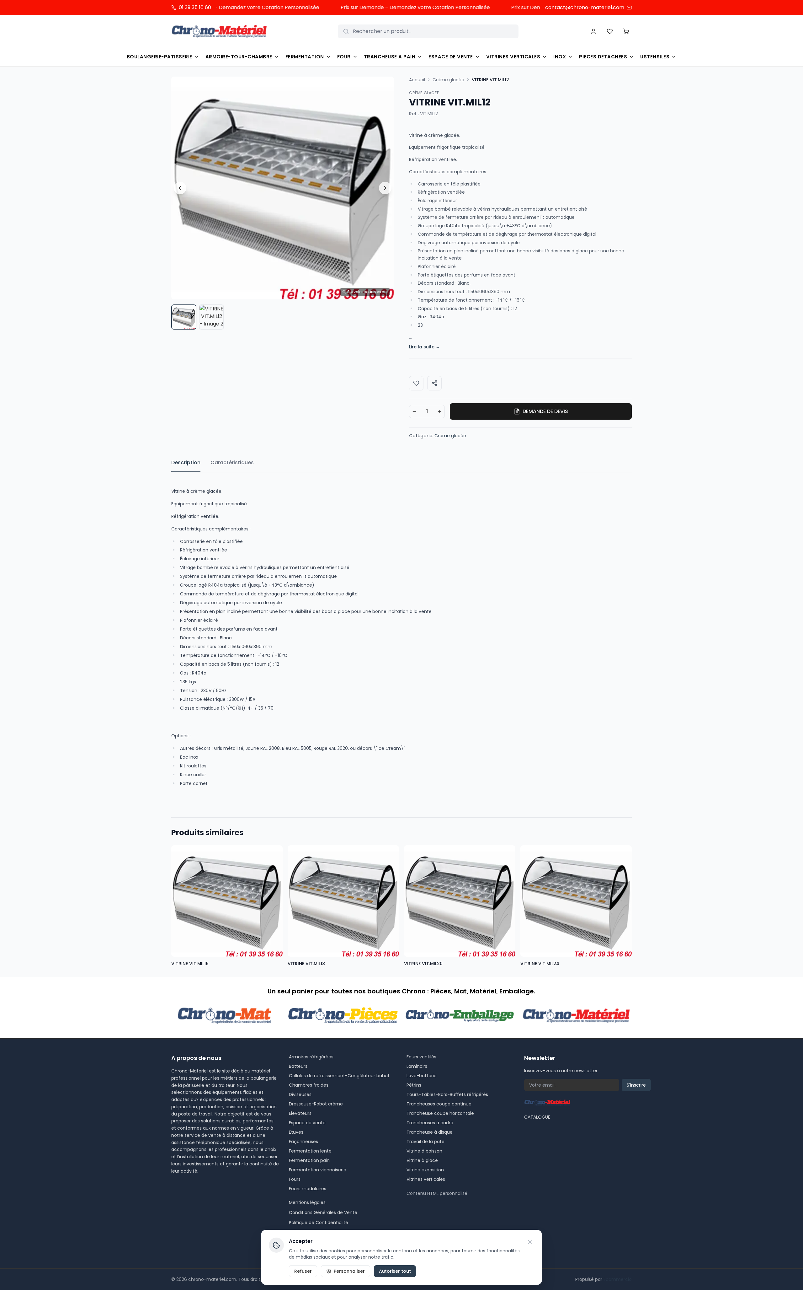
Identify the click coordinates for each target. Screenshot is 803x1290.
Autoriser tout (395, 1271)
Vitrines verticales (426, 1179)
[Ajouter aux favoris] (416, 383)
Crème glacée (448, 80)
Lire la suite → (424, 347)
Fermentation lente (310, 1151)
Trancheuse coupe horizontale (440, 1113)
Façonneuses (303, 1141)
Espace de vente (307, 1123)
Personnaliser (349, 1271)
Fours (294, 1179)
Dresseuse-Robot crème (316, 1104)
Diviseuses (300, 1094)
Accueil (417, 80)
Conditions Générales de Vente (323, 1212)
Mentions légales (307, 1202)
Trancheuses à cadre (430, 1123)
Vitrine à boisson (424, 1151)
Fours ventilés (421, 1057)
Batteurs (298, 1066)
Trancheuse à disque (430, 1132)
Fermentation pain (309, 1160)
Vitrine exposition (425, 1170)
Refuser (303, 1271)
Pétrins (414, 1085)
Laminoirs (417, 1066)
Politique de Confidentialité (318, 1222)
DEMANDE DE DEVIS (545, 411)
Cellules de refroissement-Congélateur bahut (339, 1075)
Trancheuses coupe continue (439, 1104)
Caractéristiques (232, 462)
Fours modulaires (307, 1188)
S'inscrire (636, 1085)
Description (185, 462)
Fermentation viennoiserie (317, 1170)
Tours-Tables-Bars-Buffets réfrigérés (447, 1094)
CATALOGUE (537, 1117)
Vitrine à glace (422, 1160)
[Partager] (434, 383)
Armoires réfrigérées (311, 1057)
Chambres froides (308, 1085)
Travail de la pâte (425, 1141)
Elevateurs (300, 1113)
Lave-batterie (422, 1075)
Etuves (296, 1132)
